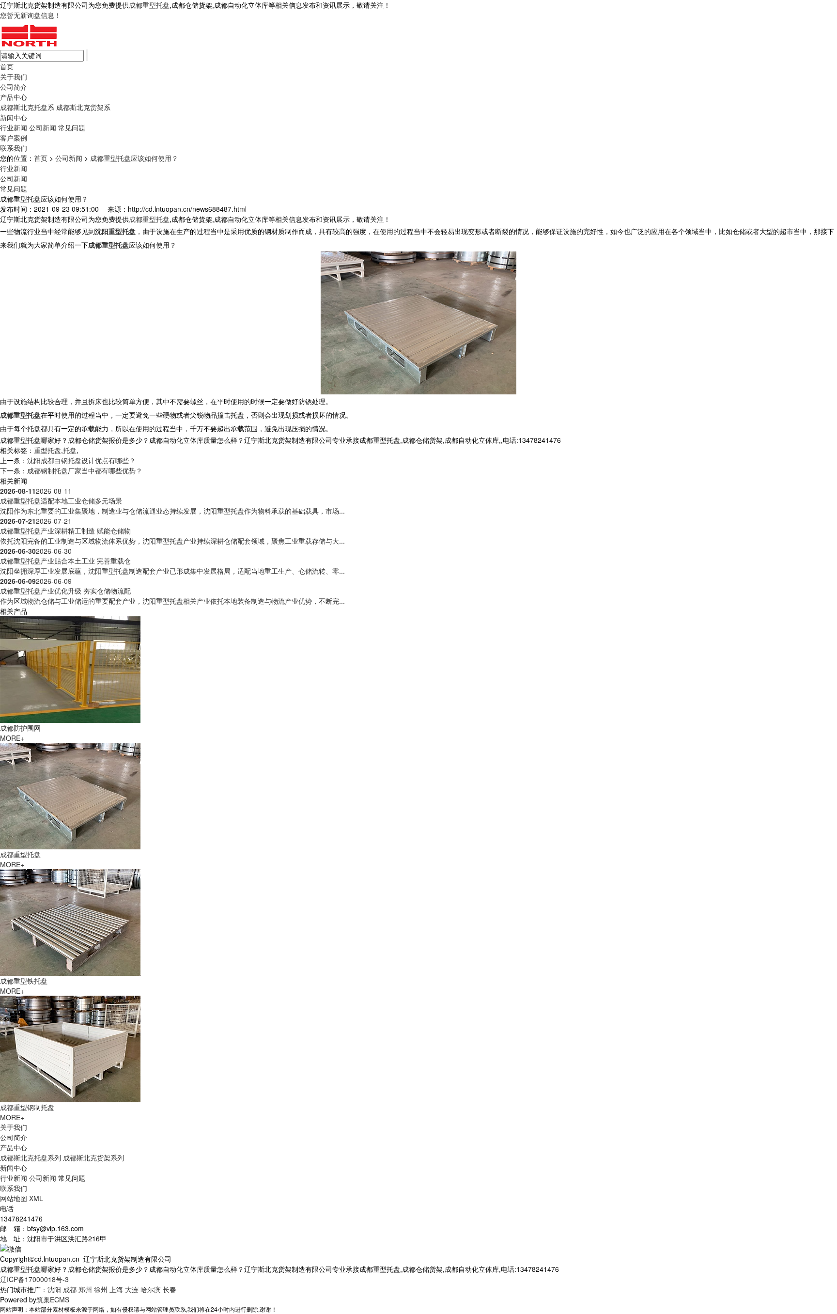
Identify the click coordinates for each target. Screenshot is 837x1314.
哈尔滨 (150, 1289)
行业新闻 (13, 127)
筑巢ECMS (52, 1299)
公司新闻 (42, 127)
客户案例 (13, 137)
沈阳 (54, 1289)
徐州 (101, 1289)
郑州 (85, 1289)
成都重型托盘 (149, 5)
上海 (116, 1289)
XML (36, 1198)
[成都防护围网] (70, 668)
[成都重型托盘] (70, 794)
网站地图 (13, 1198)
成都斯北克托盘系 (27, 107)
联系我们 (13, 148)
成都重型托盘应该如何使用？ (134, 158)
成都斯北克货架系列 (93, 1157)
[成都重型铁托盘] (70, 921)
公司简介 (13, 87)
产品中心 (13, 97)
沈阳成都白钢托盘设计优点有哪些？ (81, 460)
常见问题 (71, 127)
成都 (70, 1289)
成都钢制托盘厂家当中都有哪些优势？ (84, 470)
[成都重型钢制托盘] (70, 1047)
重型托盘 (47, 450)
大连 (132, 1289)
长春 (169, 1289)
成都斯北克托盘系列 (30, 1157)
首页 (7, 66)
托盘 (70, 450)
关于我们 (13, 76)
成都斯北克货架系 (83, 107)
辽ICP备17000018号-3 (34, 1279)
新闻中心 (13, 117)
